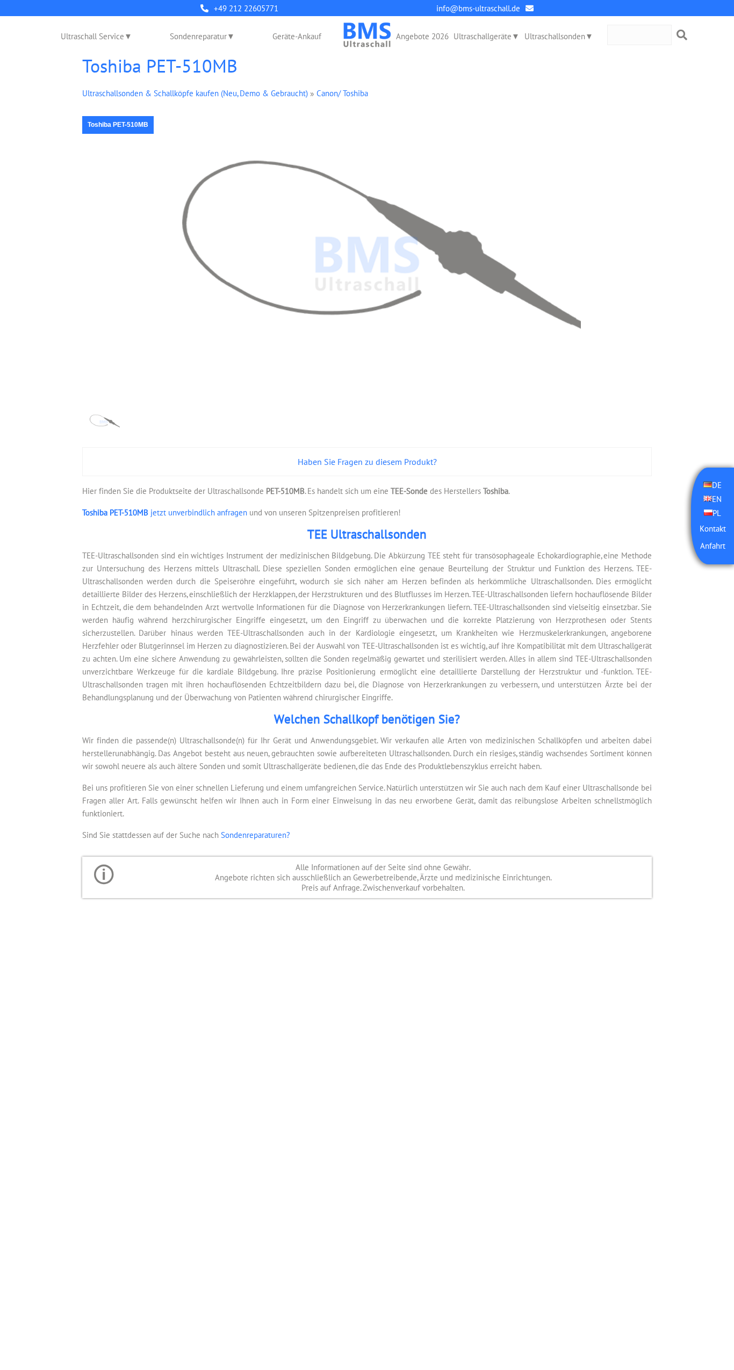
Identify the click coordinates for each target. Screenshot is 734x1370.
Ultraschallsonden (554, 36)
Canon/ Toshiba (342, 93)
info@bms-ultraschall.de (478, 8)
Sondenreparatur (198, 36)
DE (717, 484)
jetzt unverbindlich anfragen (164, 512)
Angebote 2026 (422, 36)
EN (717, 498)
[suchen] (682, 35)
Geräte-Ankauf (296, 36)
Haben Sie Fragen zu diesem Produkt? (367, 461)
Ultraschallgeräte (483, 36)
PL (717, 512)
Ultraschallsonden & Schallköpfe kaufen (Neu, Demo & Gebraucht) (195, 93)
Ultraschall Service (92, 36)
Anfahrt (712, 545)
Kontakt (713, 528)
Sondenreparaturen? (255, 835)
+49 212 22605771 (246, 8)
